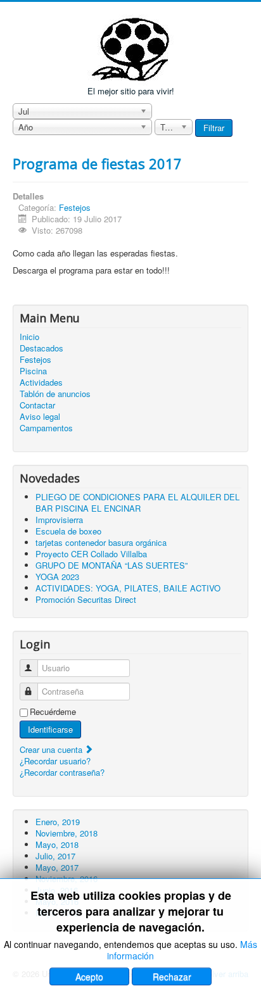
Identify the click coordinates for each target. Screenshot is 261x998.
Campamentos (46, 428)
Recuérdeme (53, 711)
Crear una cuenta (52, 749)
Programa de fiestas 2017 (97, 163)
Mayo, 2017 (57, 867)
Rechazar (172, 976)
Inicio (29, 337)
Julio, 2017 (55, 856)
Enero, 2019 (57, 822)
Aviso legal (40, 416)
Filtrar (213, 128)
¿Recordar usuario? (55, 761)
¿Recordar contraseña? (62, 772)
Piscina (33, 371)
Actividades (41, 382)
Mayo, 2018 (57, 844)
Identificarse (50, 729)
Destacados (41, 348)
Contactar (37, 405)
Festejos (75, 207)
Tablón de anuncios (55, 394)
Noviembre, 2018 (66, 833)
